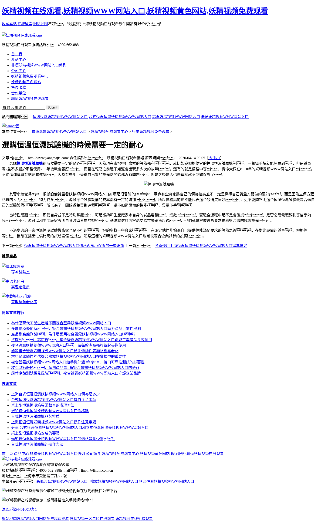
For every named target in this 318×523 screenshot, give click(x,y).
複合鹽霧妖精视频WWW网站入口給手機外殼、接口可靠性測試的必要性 (78, 362)
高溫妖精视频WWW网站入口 (176, 117)
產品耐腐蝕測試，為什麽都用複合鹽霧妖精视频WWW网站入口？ (74, 334)
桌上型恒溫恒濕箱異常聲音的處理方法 (42, 405)
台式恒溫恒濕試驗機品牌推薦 (35, 416)
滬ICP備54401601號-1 (19, 509)
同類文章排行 (13, 313)
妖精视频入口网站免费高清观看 (43, 519)
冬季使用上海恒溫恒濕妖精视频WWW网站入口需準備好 (201, 246)
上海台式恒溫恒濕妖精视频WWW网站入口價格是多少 (55, 394)
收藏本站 (9, 24)
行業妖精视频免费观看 (150, 132)
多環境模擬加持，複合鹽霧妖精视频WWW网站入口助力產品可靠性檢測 (76, 329)
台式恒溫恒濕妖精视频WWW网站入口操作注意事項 (53, 400)
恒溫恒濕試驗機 (30, 163)
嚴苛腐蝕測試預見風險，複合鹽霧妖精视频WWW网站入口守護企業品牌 (76, 373)
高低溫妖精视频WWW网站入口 (62, 482)
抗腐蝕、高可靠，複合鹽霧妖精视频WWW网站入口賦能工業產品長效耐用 (81, 340)
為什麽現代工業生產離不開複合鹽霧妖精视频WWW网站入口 (61, 323)
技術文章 (9, 384)
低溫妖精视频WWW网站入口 (225, 117)
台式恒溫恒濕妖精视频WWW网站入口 (120, 117)
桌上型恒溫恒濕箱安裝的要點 (35, 433)
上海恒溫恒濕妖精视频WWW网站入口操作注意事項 (53, 422)
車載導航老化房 (24, 302)
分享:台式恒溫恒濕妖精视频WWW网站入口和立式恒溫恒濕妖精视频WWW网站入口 (80, 428)
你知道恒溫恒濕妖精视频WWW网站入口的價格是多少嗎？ (63, 439)
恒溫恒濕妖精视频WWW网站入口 (60, 117)
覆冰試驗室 (20, 272)
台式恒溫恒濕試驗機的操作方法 (37, 444)
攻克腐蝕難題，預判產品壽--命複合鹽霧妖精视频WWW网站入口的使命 (75, 368)
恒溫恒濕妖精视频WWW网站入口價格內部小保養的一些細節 (74, 246)
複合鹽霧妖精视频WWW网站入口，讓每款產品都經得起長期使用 (68, 345)
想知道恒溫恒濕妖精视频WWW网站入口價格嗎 (50, 411)
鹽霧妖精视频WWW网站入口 (114, 482)
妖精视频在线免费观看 (134, 519)
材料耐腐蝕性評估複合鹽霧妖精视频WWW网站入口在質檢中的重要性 (68, 357)
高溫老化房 (20, 287)
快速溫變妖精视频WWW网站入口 (59, 132)
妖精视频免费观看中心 (109, 132)
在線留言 (24, 24)
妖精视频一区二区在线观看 (92, 519)
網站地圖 (40, 24)
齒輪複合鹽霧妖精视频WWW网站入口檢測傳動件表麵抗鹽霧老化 (64, 351)
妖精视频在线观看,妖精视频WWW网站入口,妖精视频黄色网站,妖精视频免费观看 (135, 11)
